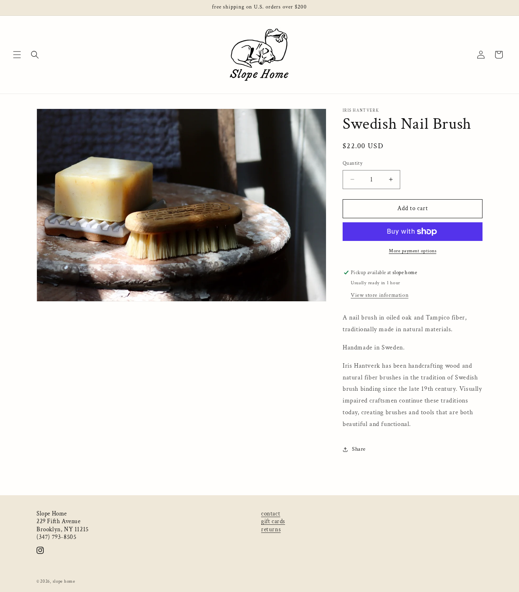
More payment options (412, 251)
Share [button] (359, 449)
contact (270, 513)
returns (271, 529)
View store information (379, 295)
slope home (64, 581)
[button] (17, 55)
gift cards (273, 521)
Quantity (352, 163)
